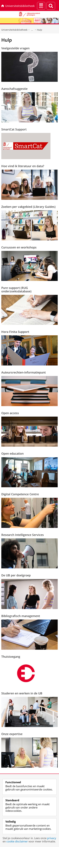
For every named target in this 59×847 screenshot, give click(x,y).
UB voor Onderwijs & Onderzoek (32, 29)
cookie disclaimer (17, 841)
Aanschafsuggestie (14, 88)
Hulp (39, 29)
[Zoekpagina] (51, 5)
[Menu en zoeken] (41, 5)
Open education (12, 453)
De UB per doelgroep (16, 575)
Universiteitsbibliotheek (20, 6)
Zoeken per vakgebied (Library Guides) (28, 206)
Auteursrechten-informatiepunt (23, 372)
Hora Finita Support (15, 331)
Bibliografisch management (20, 616)
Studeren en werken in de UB (21, 693)
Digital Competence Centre (20, 494)
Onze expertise (11, 734)
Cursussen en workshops (19, 247)
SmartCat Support (14, 129)
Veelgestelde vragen (15, 48)
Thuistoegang (10, 656)
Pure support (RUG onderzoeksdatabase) (16, 289)
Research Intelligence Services (22, 534)
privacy (51, 838)
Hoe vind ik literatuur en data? (22, 166)
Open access (10, 413)
